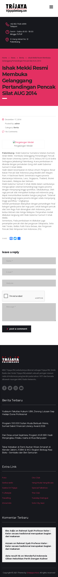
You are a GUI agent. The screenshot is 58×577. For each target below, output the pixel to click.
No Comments (11, 131)
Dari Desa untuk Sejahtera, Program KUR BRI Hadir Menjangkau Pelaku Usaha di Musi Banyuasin (27, 436)
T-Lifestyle (6, 493)
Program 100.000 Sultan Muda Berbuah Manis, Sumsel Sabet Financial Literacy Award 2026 (25, 424)
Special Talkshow (40, 488)
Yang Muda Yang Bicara (42, 483)
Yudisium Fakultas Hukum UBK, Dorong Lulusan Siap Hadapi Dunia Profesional (28, 413)
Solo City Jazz (38, 503)
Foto (4, 477)
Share (4, 238)
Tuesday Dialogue (40, 498)
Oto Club (36, 477)
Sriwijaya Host (33, 572)
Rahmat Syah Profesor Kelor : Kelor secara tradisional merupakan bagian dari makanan (28, 533)
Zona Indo (6, 503)
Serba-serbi (7, 483)
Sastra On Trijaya (9, 488)
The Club (36, 493)
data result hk (12, 556)
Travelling (6, 498)
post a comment (18, 329)
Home (4, 58)
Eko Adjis (10, 530)
